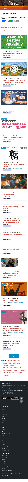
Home (3, 409)
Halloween (6, 375)
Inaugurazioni (11, 360)
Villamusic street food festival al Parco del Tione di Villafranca (14, 81)
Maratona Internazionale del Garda (12, 235)
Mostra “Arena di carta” (11, 300)
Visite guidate (6, 369)
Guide (3, 418)
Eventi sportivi (5, 450)
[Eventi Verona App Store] (6, 399)
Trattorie (4, 463)
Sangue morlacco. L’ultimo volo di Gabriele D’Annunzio (13, 272)
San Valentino (6, 372)
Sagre (3, 63)
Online (11, 365)
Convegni (4, 119)
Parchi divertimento (7, 470)
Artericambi (12, 196)
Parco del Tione (12, 84)
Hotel (3, 465)
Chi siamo (4, 474)
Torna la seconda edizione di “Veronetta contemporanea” (13, 136)
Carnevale (14, 372)
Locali (3, 416)
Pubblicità (11, 474)
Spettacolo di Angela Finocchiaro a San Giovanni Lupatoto (14, 249)
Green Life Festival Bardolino (12, 53)
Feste (3, 37)
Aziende (4, 424)
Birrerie (4, 459)
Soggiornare (5, 420)
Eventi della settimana (9, 29)
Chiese (3, 468)
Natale (15, 370)
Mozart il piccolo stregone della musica (13, 207)
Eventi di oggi (19, 29)
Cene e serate (16, 363)
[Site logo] (14, 4)
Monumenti (5, 466)
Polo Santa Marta (10, 139)
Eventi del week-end (17, 27)
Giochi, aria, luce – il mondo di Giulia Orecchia (13, 344)
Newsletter (18, 474)
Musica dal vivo (17, 362)
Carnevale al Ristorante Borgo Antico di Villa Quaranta (13, 221)
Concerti (19, 360)
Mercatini (14, 369)
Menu (5, 8)
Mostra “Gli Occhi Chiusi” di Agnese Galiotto (12, 193)
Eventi (3, 411)
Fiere (23, 362)
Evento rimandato (7, 370)
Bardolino (11, 55)
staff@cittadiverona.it (17, 390)
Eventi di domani (7, 30)
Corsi (9, 362)
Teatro (3, 260)
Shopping (4, 414)
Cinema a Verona (6, 437)
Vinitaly (12, 375)
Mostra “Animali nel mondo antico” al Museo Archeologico (13, 329)
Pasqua (20, 372)
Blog (3, 422)
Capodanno (22, 370)
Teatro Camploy (12, 275)
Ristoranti (4, 413)
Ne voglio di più (14, 356)
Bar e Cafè (4, 457)
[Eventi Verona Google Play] (15, 399)
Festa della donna (7, 374)
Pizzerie (4, 461)
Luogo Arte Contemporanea (15, 168)
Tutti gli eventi (7, 27)
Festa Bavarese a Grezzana (12, 109)
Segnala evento (6, 475)
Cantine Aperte (17, 374)
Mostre (4, 147)
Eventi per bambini (7, 367)
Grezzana (11, 111)
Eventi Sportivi (18, 367)
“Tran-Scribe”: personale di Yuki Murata (14, 165)
